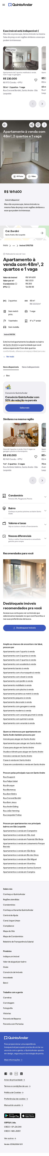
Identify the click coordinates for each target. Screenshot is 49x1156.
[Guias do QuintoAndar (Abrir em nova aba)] (16, 1073)
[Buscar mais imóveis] (4, 124)
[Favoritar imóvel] (38, 124)
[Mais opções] (44, 124)
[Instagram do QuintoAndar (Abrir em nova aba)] (11, 1073)
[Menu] (3, 4)
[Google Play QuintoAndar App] (12, 1115)
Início (5, 245)
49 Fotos (20, 176)
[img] (20, 58)
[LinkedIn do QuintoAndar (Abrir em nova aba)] (21, 1073)
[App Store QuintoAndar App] (28, 1115)
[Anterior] (32, 103)
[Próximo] (42, 103)
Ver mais (10, 357)
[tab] (11, 367)
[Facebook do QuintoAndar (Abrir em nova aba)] (5, 1073)
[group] (20, 71)
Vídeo (33, 176)
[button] (24, 496)
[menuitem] (7, 245)
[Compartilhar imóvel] (31, 124)
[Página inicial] (20, 4)
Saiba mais (24, 408)
